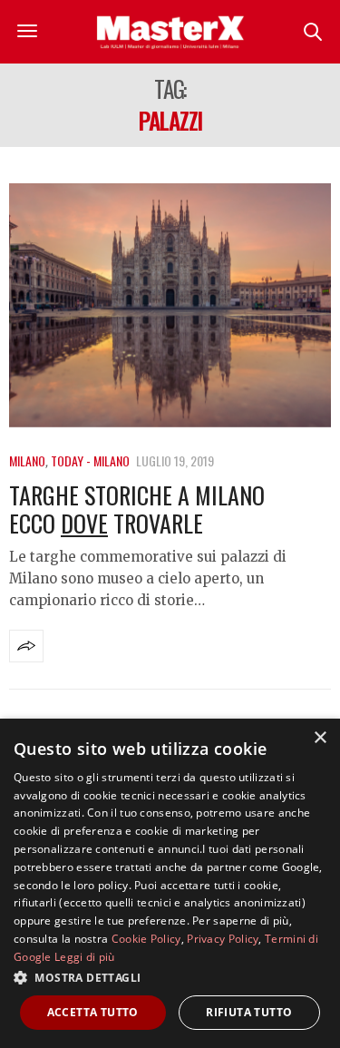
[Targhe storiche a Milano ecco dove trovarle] (170, 305)
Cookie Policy (146, 938)
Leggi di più (84, 957)
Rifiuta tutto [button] (249, 1012)
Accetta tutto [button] (93, 1012)
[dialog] (170, 883)
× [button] (319, 738)
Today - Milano (90, 460)
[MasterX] (170, 32)
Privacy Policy (222, 938)
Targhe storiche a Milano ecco (137, 509)
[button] (170, 977)
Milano (27, 460)
